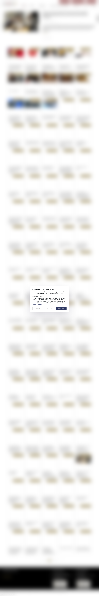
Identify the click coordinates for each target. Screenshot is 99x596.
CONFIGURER (37, 308)
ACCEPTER (61, 308)
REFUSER (49, 308)
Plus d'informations (37, 304)
